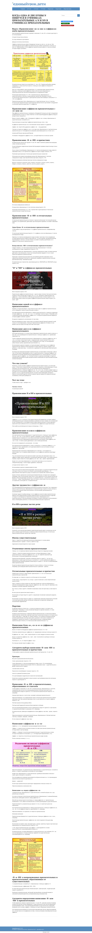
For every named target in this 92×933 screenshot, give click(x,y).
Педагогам (50, 9)
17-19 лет (43, 9)
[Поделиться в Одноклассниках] (19, 921)
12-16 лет (36, 9)
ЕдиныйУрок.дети (16, 928)
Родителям (58, 9)
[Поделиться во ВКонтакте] (16, 921)
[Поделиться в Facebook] (13, 921)
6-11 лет (29, 9)
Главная (23, 9)
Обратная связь (67, 9)
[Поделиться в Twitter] (26, 921)
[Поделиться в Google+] (23, 921)
